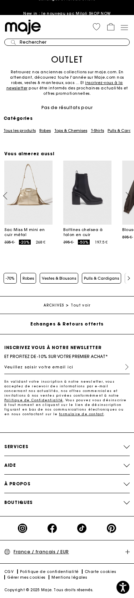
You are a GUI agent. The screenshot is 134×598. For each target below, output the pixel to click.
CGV (9, 571)
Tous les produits (20, 130)
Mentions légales (69, 577)
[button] (96, 26)
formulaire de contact (81, 414)
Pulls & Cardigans (101, 278)
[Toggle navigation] (124, 27)
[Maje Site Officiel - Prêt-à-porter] (22, 26)
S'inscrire (124, 367)
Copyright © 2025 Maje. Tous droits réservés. (49, 590)
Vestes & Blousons (59, 278)
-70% (10, 278)
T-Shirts (97, 130)
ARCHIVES (54, 305)
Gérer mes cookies (26, 577)
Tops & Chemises (70, 130)
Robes (45, 130)
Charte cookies (100, 571)
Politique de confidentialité (49, 571)
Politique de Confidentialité (33, 400)
